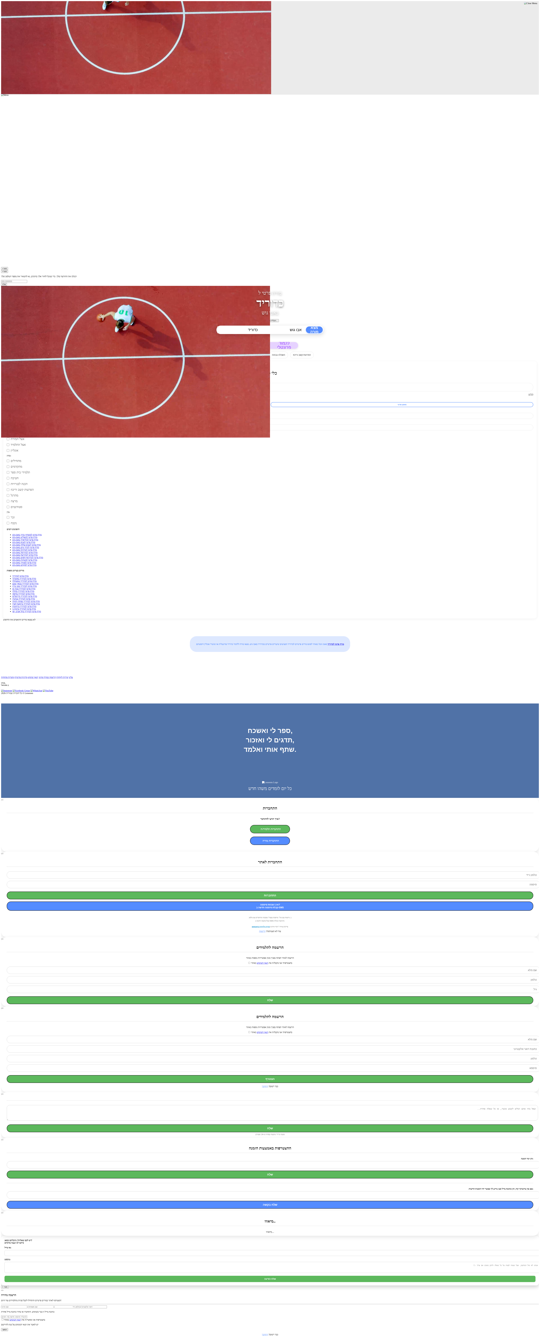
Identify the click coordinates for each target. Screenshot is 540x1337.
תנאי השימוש (262, 963)
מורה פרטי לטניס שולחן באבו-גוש (26, 545)
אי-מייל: (7, 1247)
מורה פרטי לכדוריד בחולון (23, 591)
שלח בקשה (270, 1204)
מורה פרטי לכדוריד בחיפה (23, 594)
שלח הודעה (270, 1279)
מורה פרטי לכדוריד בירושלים (24, 596)
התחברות (270, 895)
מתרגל (14, 495)
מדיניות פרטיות (20, 677)
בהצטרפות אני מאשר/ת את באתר (24, 1320)
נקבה (14, 523)
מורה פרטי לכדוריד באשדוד (24, 578)
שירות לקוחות (62, 677)
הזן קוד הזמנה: (527, 1158)
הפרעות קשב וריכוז (22, 489)
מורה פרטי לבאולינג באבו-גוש (24, 537)
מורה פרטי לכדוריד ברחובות (24, 606)
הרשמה (262, 931)
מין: (8, 512)
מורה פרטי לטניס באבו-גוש (23, 542)
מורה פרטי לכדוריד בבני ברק (24, 586)
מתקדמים (16, 466)
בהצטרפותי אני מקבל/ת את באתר (271, 963)
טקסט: (7, 1259)
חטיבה (15, 478)
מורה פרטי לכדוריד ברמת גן (24, 609)
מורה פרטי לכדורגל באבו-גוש (24, 550)
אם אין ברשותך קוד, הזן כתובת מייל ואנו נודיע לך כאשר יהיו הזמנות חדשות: (501, 1189)
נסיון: (9, 455)
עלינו (71, 677)
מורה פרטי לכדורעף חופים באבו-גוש (27, 557)
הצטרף (270, 1079)
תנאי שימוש (33, 677)
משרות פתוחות (7, 677)
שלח (4, 284)
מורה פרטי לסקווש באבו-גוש (24, 565)
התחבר (265, 1086)
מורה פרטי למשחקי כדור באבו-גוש (27, 535)
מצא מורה (314, 329)
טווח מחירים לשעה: (15, 380)
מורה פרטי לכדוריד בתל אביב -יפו (26, 611)
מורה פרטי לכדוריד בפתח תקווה (26, 601)
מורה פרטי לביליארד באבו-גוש (25, 540)
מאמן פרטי (402, 405)
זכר (13, 517)
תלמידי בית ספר (20, 472)
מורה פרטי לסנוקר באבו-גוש (24, 562)
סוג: (8, 400)
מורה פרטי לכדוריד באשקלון (24, 581)
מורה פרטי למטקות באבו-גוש (24, 560)
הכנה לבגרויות (19, 484)
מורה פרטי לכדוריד (20, 576)
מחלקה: (10, 422)
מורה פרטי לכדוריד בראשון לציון (26, 604)
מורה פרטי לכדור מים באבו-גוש (25, 547)
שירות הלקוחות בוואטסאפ (261, 927)
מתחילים (16, 461)
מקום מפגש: (12, 434)
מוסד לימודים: (13, 410)
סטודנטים (16, 507)
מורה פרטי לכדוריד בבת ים (23, 588)
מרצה (14, 501)
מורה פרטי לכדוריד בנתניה (23, 599)
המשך (4, 1330)
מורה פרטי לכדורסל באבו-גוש (24, 552)
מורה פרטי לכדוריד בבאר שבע (25, 583)
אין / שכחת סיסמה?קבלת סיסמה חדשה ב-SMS (270, 906)
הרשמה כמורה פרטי (47, 677)
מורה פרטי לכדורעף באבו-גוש (25, 555)
